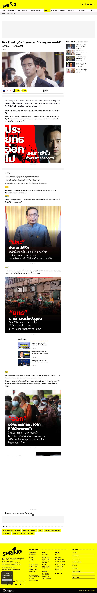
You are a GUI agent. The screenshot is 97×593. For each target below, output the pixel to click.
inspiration (45, 576)
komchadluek (76, 559)
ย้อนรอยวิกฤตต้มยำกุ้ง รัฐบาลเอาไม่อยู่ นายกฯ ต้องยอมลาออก (22, 176)
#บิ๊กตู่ (40, 530)
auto (30, 556)
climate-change (34, 566)
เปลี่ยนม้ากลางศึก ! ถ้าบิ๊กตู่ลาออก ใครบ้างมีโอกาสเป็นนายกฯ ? (23, 180)
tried (56, 563)
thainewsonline (76, 571)
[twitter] (8, 86)
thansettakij (75, 577)
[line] (10, 86)
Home (3, 13)
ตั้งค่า (7, 583)
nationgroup (75, 556)
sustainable (32, 571)
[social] (80, 4)
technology (32, 554)
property (32, 578)
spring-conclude (60, 561)
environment (33, 570)
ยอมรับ (7, 580)
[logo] (9, 4)
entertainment (46, 566)
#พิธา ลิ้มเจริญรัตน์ (7, 530)
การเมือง (13, 13)
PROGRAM (58, 558)
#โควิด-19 (30, 533)
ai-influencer (59, 568)
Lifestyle (44, 571)
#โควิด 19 (22, 533)
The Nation (75, 553)
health (57, 554)
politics (44, 564)
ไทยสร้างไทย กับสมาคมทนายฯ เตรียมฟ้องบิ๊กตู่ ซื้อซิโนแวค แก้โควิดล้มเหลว (26, 183)
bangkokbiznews (76, 562)
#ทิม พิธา (17, 530)
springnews (75, 568)
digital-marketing (34, 577)
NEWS (8, 13)
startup (31, 559)
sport (44, 556)
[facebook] (5, 86)
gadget (31, 561)
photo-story (46, 559)
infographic (45, 561)
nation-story (46, 568)
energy (31, 568)
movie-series (45, 575)
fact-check (45, 557)
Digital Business (33, 575)
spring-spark (59, 566)
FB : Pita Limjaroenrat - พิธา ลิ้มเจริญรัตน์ (19, 513)
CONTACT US (58, 573)
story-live (58, 570)
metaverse (32, 557)
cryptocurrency (34, 580)
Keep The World (33, 565)
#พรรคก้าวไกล (6, 533)
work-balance (46, 578)
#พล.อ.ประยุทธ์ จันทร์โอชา (29, 530)
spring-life (45, 573)
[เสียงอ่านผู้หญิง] (16, 90)
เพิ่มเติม (3, 577)
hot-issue (45, 554)
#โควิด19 (15, 533)
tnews (73, 574)
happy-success (59, 559)
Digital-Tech (32, 552)
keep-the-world (60, 564)
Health (57, 552)
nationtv (74, 565)
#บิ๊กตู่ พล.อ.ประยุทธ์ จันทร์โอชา (52, 530)
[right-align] (91, 10)
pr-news (44, 563)
